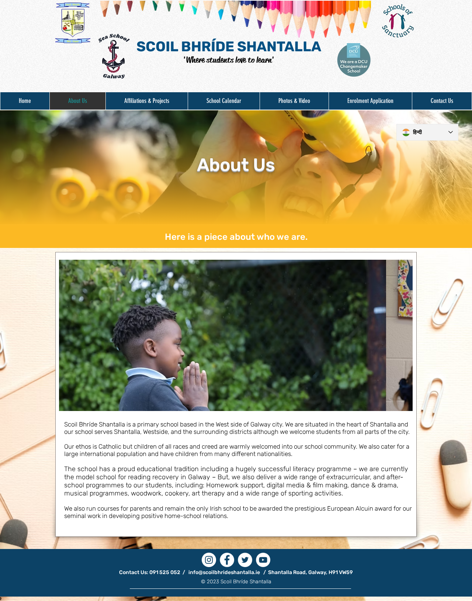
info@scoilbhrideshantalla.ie (224, 572)
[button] (146, 101)
